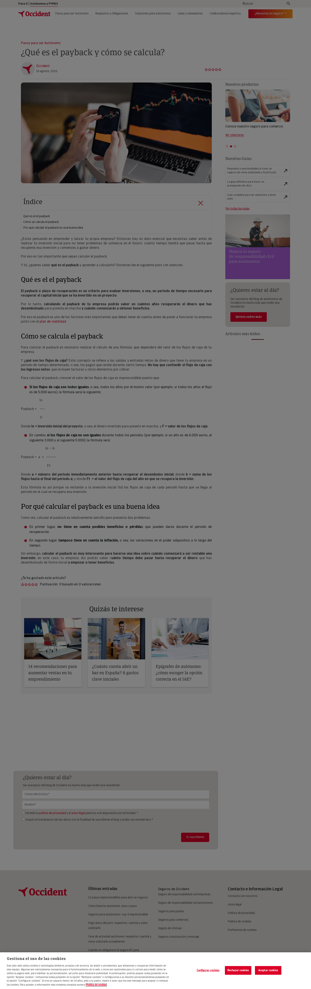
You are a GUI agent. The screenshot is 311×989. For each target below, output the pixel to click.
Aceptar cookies (268, 970)
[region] (155, 970)
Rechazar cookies (238, 970)
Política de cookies (96, 985)
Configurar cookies (208, 970)
